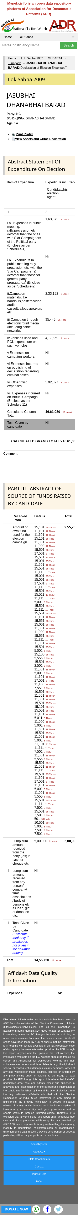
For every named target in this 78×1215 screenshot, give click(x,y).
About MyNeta (39, 1144)
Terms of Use (39, 1174)
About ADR (39, 1151)
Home (8, 37)
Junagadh (14, 63)
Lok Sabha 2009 (32, 58)
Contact (39, 1166)
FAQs (39, 1181)
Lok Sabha (26, 37)
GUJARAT (55, 58)
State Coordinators (39, 1159)
